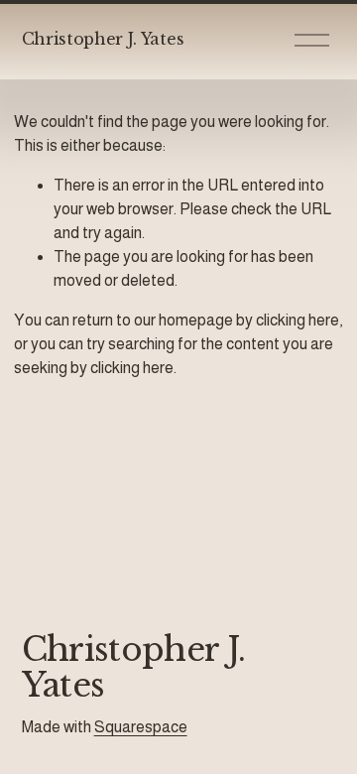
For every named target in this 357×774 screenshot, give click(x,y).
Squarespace (140, 726)
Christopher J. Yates (103, 39)
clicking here (297, 320)
